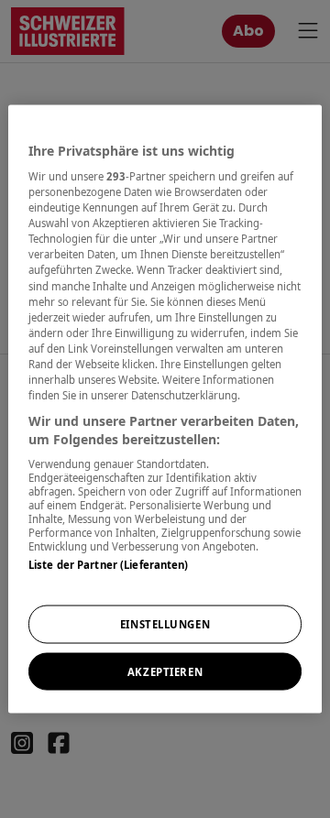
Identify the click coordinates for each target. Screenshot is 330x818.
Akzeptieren (165, 671)
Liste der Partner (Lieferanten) (108, 565)
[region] (165, 409)
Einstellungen (165, 623)
